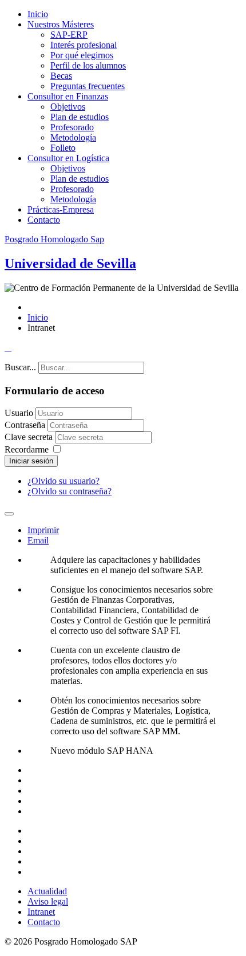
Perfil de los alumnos (88, 65)
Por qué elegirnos (81, 55)
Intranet (41, 912)
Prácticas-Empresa (60, 209)
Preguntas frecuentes (87, 86)
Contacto (43, 220)
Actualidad (47, 891)
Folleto (63, 148)
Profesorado (72, 127)
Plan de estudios (79, 117)
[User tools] (9, 513)
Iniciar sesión (31, 461)
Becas (61, 76)
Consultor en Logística (68, 158)
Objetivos (67, 106)
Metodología (73, 137)
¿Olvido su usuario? (63, 481)
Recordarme (27, 449)
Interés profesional (83, 45)
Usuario (19, 413)
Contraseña (26, 425)
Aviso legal (47, 901)
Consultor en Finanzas (67, 96)
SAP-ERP (69, 34)
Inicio (37, 14)
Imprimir (43, 530)
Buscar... (20, 367)
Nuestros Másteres (60, 24)
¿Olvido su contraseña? (69, 491)
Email (38, 540)
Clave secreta (30, 437)
